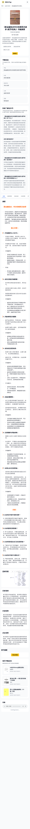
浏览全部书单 (17, 46)
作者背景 (23, 196)
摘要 (4, 196)
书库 (2, 6)
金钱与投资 (7, 6)
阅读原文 (15, 53)
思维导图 (9, 196)
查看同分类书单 (7, 46)
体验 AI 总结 (6, 49)
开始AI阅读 (15, 655)
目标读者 (16, 196)
